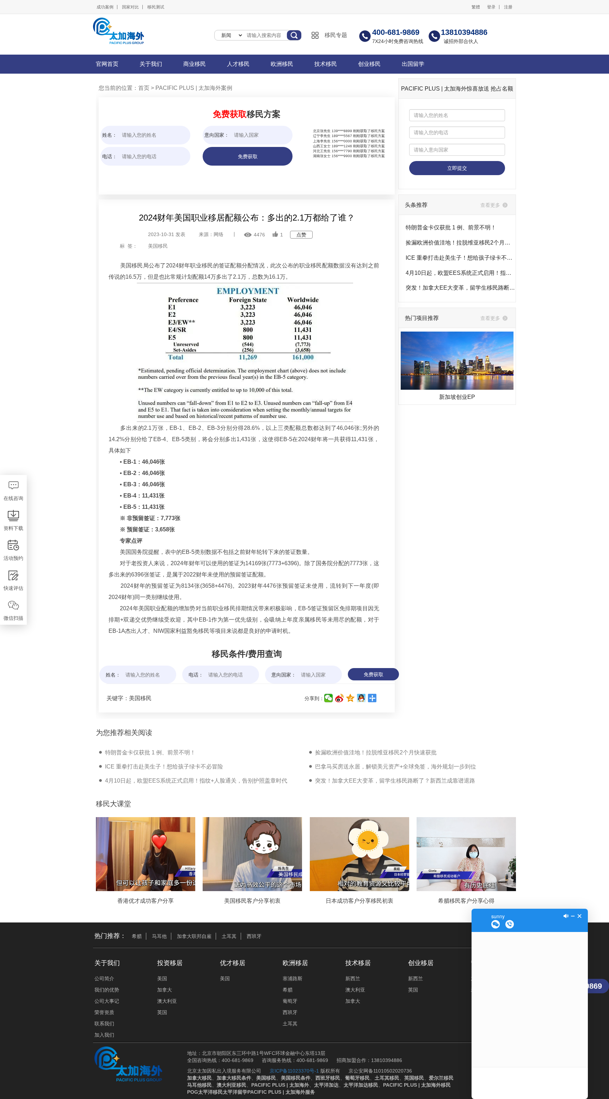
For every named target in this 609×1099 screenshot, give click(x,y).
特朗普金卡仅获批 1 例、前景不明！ (451, 227)
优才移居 (232, 963)
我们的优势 (106, 990)
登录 (491, 7)
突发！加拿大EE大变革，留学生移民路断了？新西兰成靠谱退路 (461, 288)
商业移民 (194, 64)
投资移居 (170, 963)
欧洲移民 (282, 64)
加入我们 (104, 1035)
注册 (508, 7)
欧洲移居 (295, 963)
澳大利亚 (167, 1001)
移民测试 (155, 7)
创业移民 (369, 64)
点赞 (301, 234)
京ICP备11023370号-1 (294, 1071)
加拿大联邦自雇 (194, 936)
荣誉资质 (104, 1012)
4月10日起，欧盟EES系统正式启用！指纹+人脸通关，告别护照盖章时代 (461, 273)
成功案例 (105, 7)
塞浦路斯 (292, 978)
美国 (162, 978)
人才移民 (238, 64)
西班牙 (254, 936)
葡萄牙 (290, 1001)
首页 (143, 88)
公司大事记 (106, 1001)
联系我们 (104, 1023)
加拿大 (164, 990)
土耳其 (229, 936)
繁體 (476, 7)
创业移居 (420, 963)
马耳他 (159, 936)
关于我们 (151, 64)
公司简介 (104, 978)
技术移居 (358, 963)
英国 (162, 1012)
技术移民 (325, 64)
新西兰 (352, 978)
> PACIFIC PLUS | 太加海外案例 (190, 88)
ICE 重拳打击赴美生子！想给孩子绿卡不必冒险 (461, 258)
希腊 (137, 936)
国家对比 (130, 7)
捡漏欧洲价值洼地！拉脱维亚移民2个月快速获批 (461, 243)
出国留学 (413, 64)
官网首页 (107, 64)
